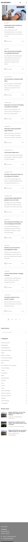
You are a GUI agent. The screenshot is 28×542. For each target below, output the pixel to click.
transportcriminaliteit (6, 393)
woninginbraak (4, 403)
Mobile (2, 375)
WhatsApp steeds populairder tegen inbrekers (12, 129)
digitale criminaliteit (5, 355)
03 (15, 319)
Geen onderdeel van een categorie (8, 365)
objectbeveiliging (5, 378)
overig (2, 383)
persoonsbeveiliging (5, 390)
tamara (10, 41)
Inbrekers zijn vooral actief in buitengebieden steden (12, 248)
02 (12, 319)
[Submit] (25, 332)
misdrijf (2, 370)
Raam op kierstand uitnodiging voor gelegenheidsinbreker (12, 52)
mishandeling (4, 373)
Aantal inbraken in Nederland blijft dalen (13, 80)
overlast (3, 385)
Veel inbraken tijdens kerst (11, 152)
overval (2, 388)
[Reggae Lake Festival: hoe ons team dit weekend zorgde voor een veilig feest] (3, 432)
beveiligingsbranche (5, 347)
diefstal (2, 352)
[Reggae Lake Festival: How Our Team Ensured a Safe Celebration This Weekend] (3, 414)
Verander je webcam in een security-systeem (11, 298)
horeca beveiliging (5, 368)
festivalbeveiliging (5, 360)
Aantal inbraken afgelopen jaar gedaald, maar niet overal (12, 199)
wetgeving (3, 398)
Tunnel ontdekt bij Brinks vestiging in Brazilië (13, 274)
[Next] (19, 319)
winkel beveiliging (5, 400)
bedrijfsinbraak (21, 7)
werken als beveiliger (6, 395)
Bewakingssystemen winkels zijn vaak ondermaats (13, 26)
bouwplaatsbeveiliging (6, 350)
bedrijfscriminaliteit (5, 342)
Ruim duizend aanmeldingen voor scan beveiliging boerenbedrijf (13, 223)
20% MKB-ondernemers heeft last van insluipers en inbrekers (13, 175)
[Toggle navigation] (20, 2)
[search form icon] (26, 2)
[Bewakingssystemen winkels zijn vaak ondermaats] (14, 12)
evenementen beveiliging (6, 357)
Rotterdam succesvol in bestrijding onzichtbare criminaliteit (14, 106)
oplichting (3, 380)
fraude (2, 363)
